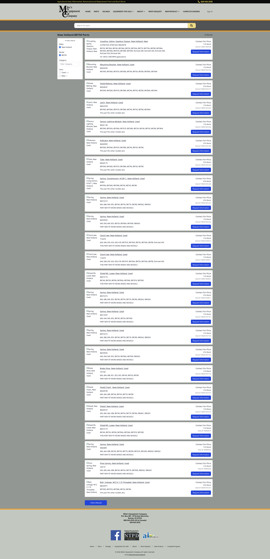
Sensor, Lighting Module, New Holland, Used (120, 121)
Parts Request (155, 11)
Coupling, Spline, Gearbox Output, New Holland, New (124, 41)
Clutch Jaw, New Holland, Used (113, 235)
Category (62, 60)
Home (87, 11)
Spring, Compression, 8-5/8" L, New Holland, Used (122, 178)
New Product (158, 546)
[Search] (192, 25)
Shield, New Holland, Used (112, 406)
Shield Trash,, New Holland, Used (115, 387)
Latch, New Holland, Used (111, 102)
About (134, 546)
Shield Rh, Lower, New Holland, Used (116, 273)
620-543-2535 (207, 1)
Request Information (201, 52)
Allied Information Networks (137, 555)
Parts (96, 11)
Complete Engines (191, 11)
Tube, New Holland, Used (111, 159)
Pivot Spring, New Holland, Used (114, 463)
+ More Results (96, 503)
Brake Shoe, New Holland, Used (114, 368)
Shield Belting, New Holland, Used (115, 83)
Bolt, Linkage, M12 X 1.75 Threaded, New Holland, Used (125, 482)
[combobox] (70, 64)
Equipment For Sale (122, 546)
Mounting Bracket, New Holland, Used (117, 64)
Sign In (210, 11)
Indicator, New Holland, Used (113, 140)
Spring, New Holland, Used (112, 197)
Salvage (106, 11)
